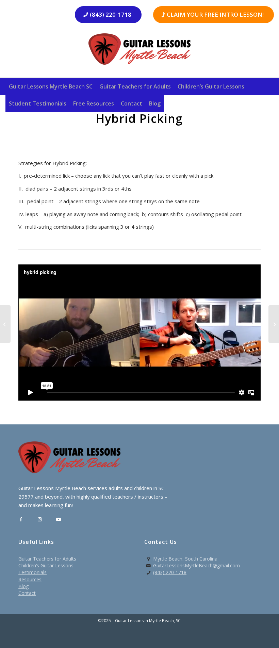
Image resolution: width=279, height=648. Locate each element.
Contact (27, 593)
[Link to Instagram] (39, 519)
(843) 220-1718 (169, 572)
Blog (23, 586)
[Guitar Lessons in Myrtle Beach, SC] (139, 51)
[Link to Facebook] (21, 519)
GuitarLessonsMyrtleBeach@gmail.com (196, 565)
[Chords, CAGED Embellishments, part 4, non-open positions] (5, 324)
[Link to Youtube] (58, 519)
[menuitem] (50, 86)
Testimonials (32, 572)
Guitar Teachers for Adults (47, 558)
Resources (30, 579)
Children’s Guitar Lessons (45, 565)
